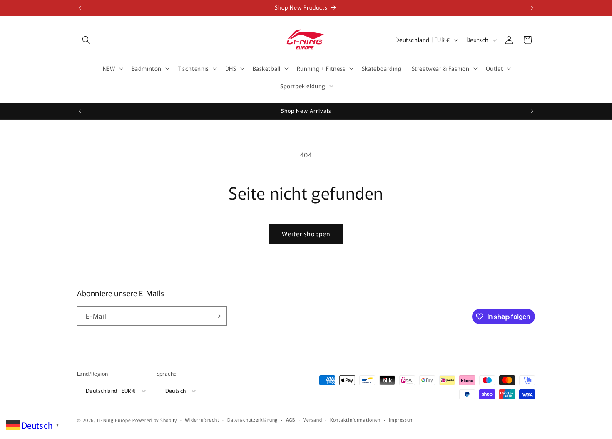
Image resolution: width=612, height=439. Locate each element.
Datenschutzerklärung (252, 419)
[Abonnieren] (217, 316)
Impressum (401, 419)
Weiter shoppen (306, 233)
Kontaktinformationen (355, 419)
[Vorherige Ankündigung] (80, 8)
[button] (86, 40)
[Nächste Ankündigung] (532, 8)
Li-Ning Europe (114, 420)
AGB (290, 419)
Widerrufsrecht (202, 419)
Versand (312, 419)
